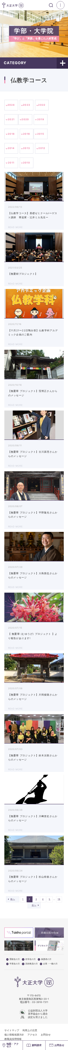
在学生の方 (30, 959)
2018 (11, 133)
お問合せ (46, 1034)
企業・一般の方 (50, 964)
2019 (40, 119)
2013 (26, 148)
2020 (25, 119)
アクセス (32, 1034)
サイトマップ (11, 1030)
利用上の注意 (29, 1030)
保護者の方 (46, 959)
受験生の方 (14, 959)
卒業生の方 (14, 964)
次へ (34, 905)
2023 (26, 104)
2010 (26, 162)
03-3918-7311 (40, 1002)
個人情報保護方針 (14, 1034)
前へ (12, 899)
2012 (41, 148)
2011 (11, 162)
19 (59, 899)
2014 (11, 148)
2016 (26, 133)
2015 (40, 133)
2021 (11, 119)
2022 (41, 104)
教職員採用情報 (13, 1039)
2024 (11, 104)
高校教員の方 (31, 964)
